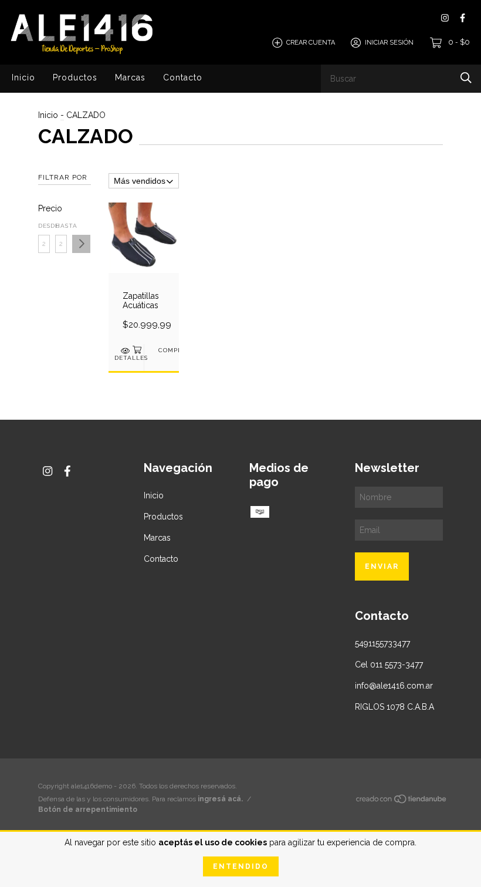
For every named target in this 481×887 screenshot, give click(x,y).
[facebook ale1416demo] (462, 18)
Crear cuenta (310, 42)
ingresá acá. (220, 799)
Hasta (61, 225)
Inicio (23, 77)
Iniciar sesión (389, 42)
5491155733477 (382, 643)
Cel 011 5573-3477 (389, 664)
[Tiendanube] (402, 801)
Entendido (241, 866)
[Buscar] (466, 78)
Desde (44, 225)
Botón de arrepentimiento (87, 809)
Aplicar (81, 244)
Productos (75, 77)
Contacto (182, 77)
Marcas (130, 77)
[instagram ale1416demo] (444, 18)
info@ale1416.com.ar (394, 685)
